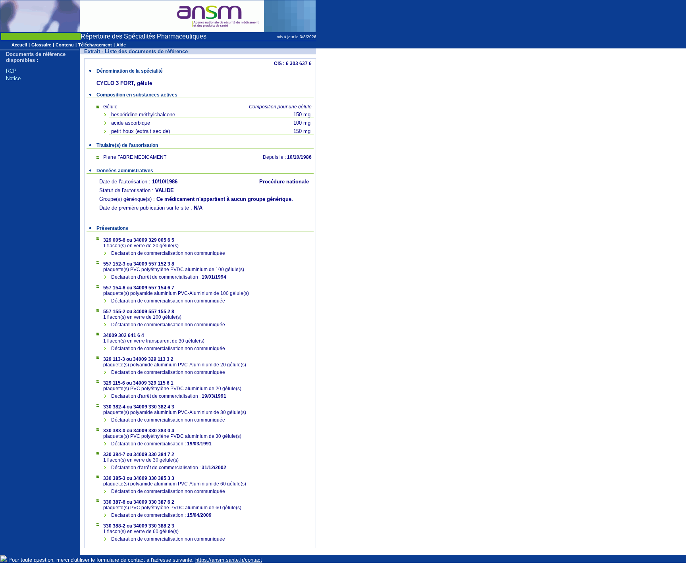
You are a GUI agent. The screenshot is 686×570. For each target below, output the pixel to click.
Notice (13, 78)
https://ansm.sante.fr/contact (228, 560)
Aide (121, 44)
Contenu (65, 44)
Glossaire (41, 44)
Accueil (19, 44)
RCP (11, 71)
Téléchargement (95, 44)
